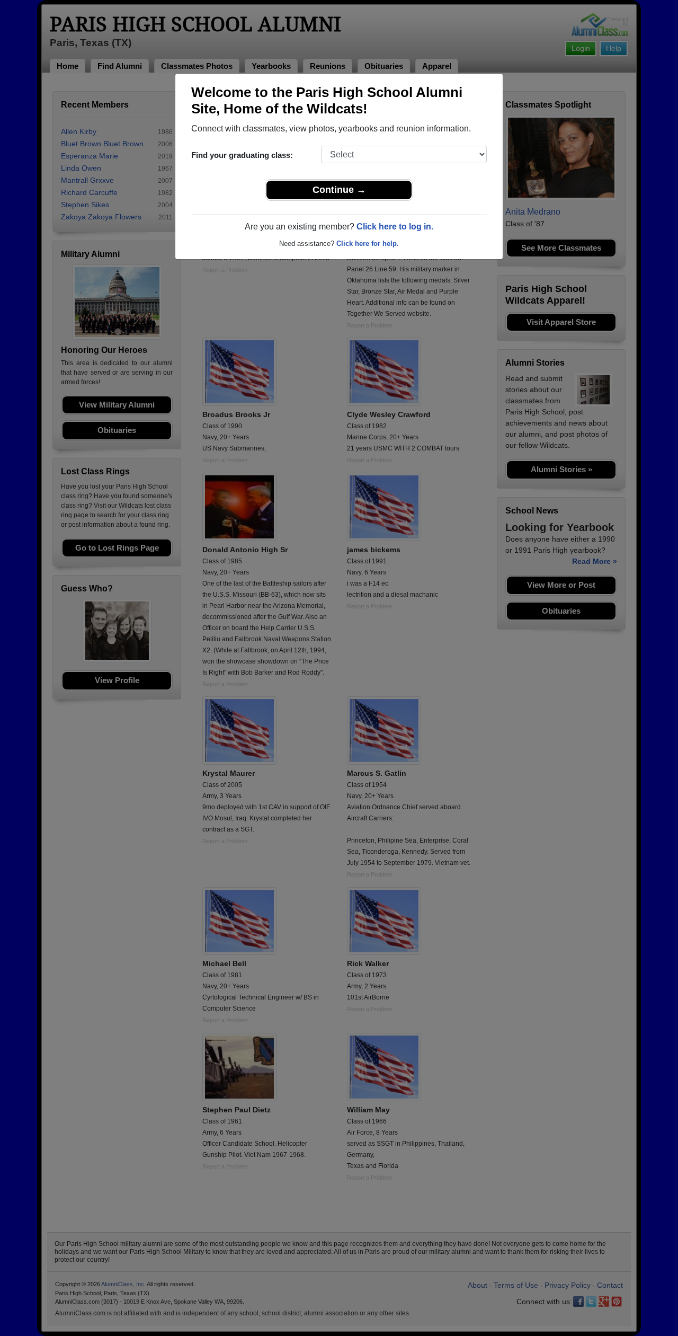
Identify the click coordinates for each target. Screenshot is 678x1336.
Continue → (339, 189)
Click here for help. (367, 243)
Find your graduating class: (242, 155)
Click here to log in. (394, 226)
